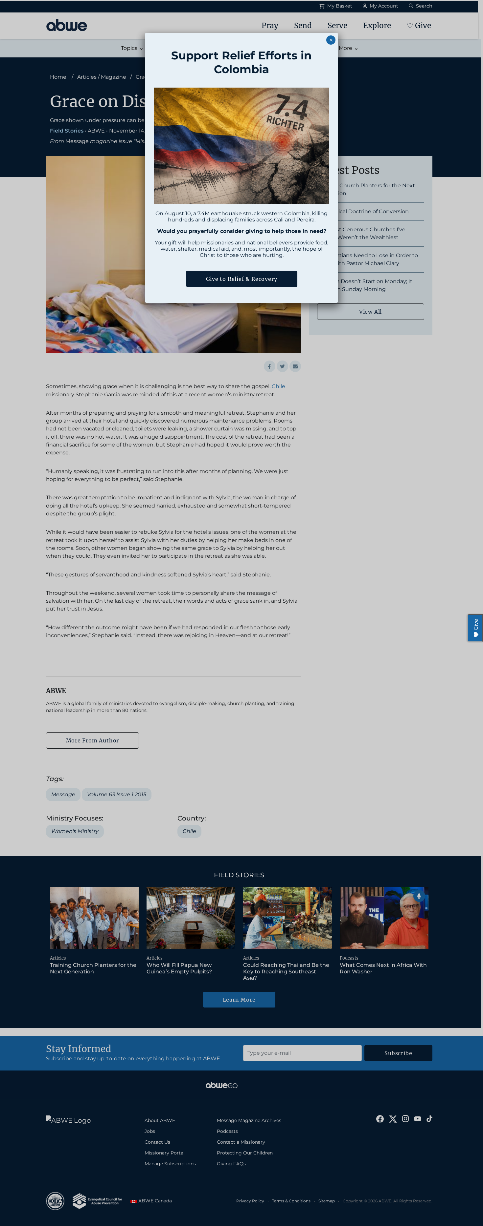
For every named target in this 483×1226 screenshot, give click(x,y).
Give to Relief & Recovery (241, 279)
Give (476, 624)
